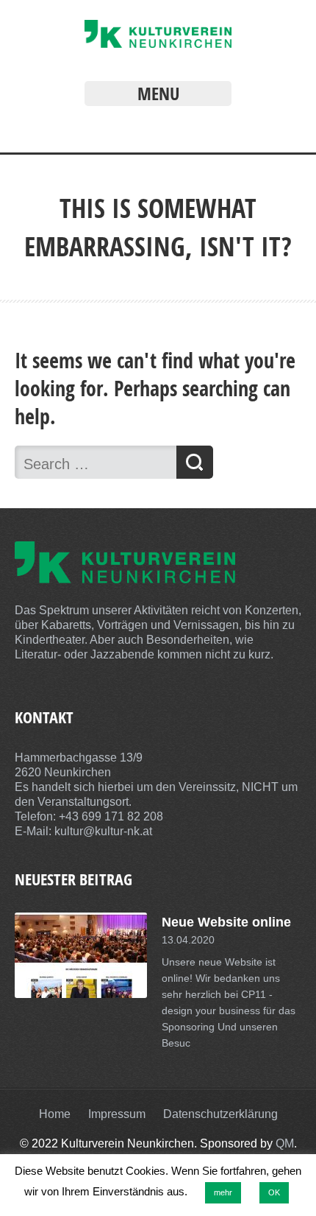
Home (55, 1114)
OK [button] (274, 1192)
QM (285, 1143)
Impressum (117, 1114)
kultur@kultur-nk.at (103, 831)
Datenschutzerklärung (220, 1114)
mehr (223, 1192)
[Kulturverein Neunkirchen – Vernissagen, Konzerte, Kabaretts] (158, 44)
